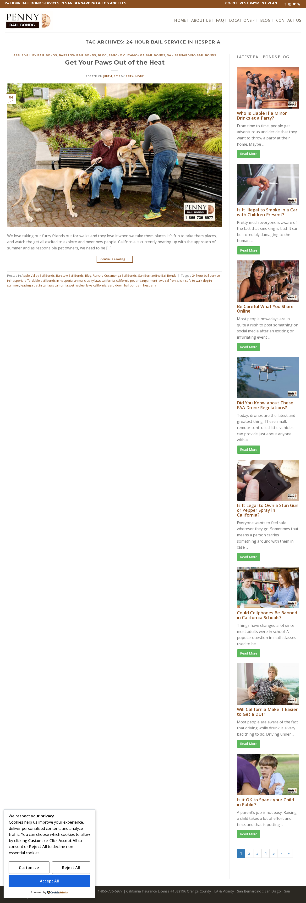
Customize (29, 867)
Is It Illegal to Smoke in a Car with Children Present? (267, 212)
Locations (240, 20)
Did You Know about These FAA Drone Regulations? (265, 405)
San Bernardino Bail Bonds (191, 55)
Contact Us (288, 20)
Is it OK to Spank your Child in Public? (265, 802)
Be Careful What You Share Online (265, 308)
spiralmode (135, 76)
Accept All (49, 881)
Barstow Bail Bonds (77, 55)
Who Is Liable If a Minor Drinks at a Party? (262, 115)
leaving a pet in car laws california (44, 285)
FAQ (220, 20)
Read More (248, 153)
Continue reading (114, 259)
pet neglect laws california (87, 285)
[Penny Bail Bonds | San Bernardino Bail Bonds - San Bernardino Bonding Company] (29, 20)
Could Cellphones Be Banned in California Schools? (267, 615)
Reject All (71, 867)
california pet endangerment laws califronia (147, 280)
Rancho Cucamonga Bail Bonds (137, 55)
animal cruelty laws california (94, 280)
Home (180, 20)
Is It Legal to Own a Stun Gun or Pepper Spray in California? (267, 510)
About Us (201, 20)
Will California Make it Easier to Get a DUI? (267, 711)
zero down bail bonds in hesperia (132, 285)
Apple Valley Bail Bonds (35, 55)
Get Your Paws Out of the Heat (115, 62)
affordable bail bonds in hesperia (49, 280)
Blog (265, 20)
